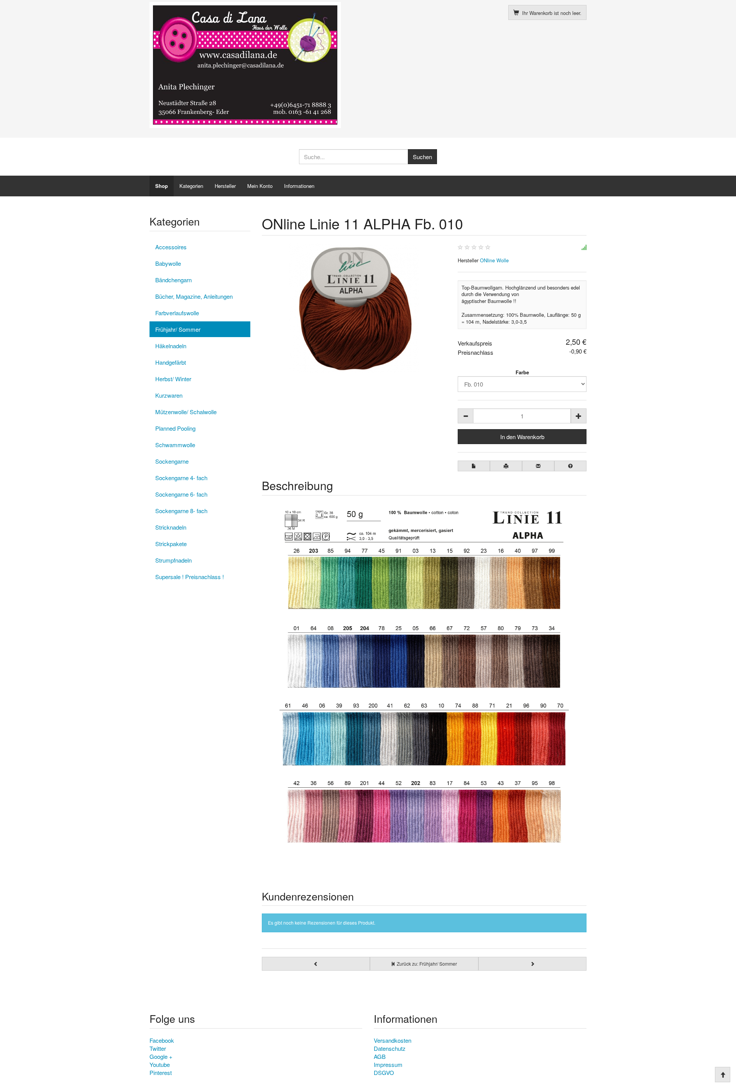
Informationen (299, 185)
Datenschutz (390, 1048)
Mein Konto (260, 185)
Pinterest (161, 1072)
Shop (161, 185)
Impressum (388, 1064)
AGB (380, 1056)
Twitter (158, 1048)
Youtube (160, 1064)
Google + (161, 1056)
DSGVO (384, 1072)
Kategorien (191, 185)
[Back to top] (722, 1074)
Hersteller (225, 185)
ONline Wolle (494, 260)
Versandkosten (392, 1040)
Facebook (162, 1040)
